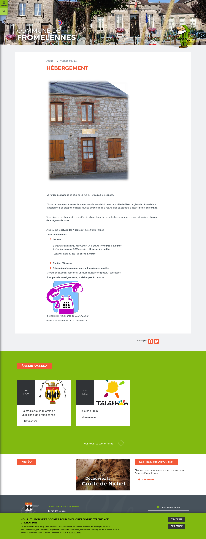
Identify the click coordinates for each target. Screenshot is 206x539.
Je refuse (177, 526)
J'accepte (176, 519)
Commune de (46, 34)
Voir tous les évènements (99, 444)
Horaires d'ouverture (170, 507)
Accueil (50, 61)
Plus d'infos (75, 533)
